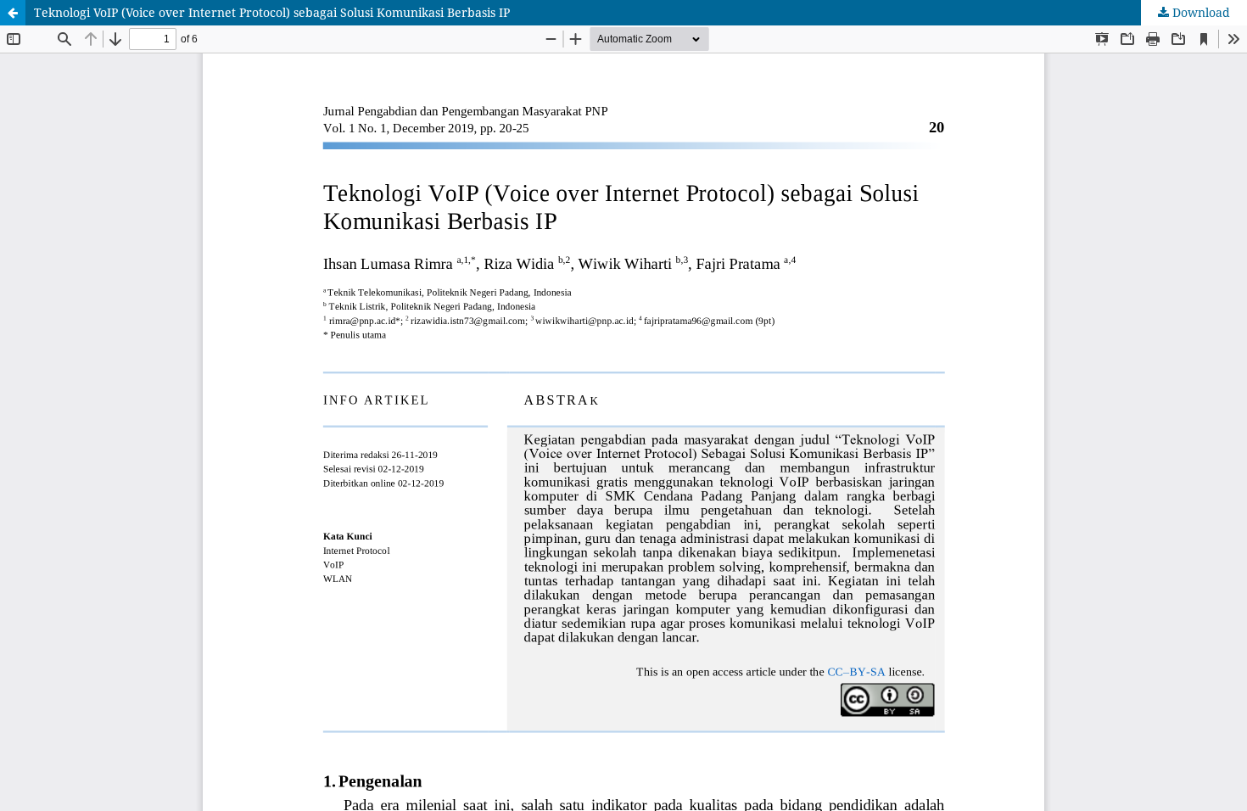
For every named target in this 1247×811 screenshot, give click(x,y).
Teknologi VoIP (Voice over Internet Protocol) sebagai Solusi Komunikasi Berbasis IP (272, 12)
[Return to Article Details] (12, 12)
